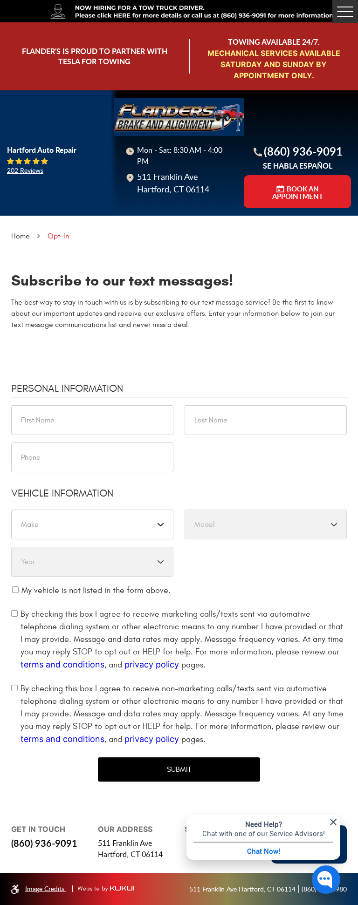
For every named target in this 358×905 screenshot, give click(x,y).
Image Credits (45, 888)
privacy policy (151, 664)
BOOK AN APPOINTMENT (297, 192)
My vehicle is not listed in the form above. (96, 590)
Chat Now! (263, 851)
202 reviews (25, 170)
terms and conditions (62, 664)
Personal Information (67, 388)
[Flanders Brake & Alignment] (179, 117)
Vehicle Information (62, 493)
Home (20, 236)
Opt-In (58, 236)
